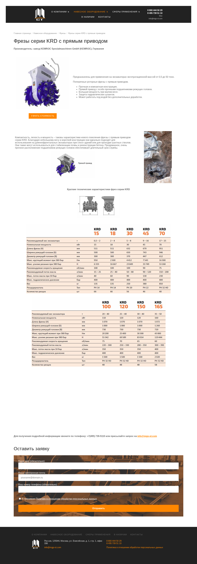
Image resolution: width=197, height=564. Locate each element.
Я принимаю (59, 499)
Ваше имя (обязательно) (31, 461)
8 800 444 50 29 (154, 10)
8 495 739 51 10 (154, 13)
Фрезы (62, 33)
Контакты (104, 17)
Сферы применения (124, 12)
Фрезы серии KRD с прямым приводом (86, 33)
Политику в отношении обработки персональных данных (66, 499)
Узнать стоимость (42, 116)
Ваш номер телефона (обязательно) (37, 484)
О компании (59, 12)
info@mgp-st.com (155, 19)
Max (160, 16)
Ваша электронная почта (31, 473)
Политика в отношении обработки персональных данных (134, 547)
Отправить (98, 508)
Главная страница (22, 33)
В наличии (87, 17)
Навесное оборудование (90, 12)
